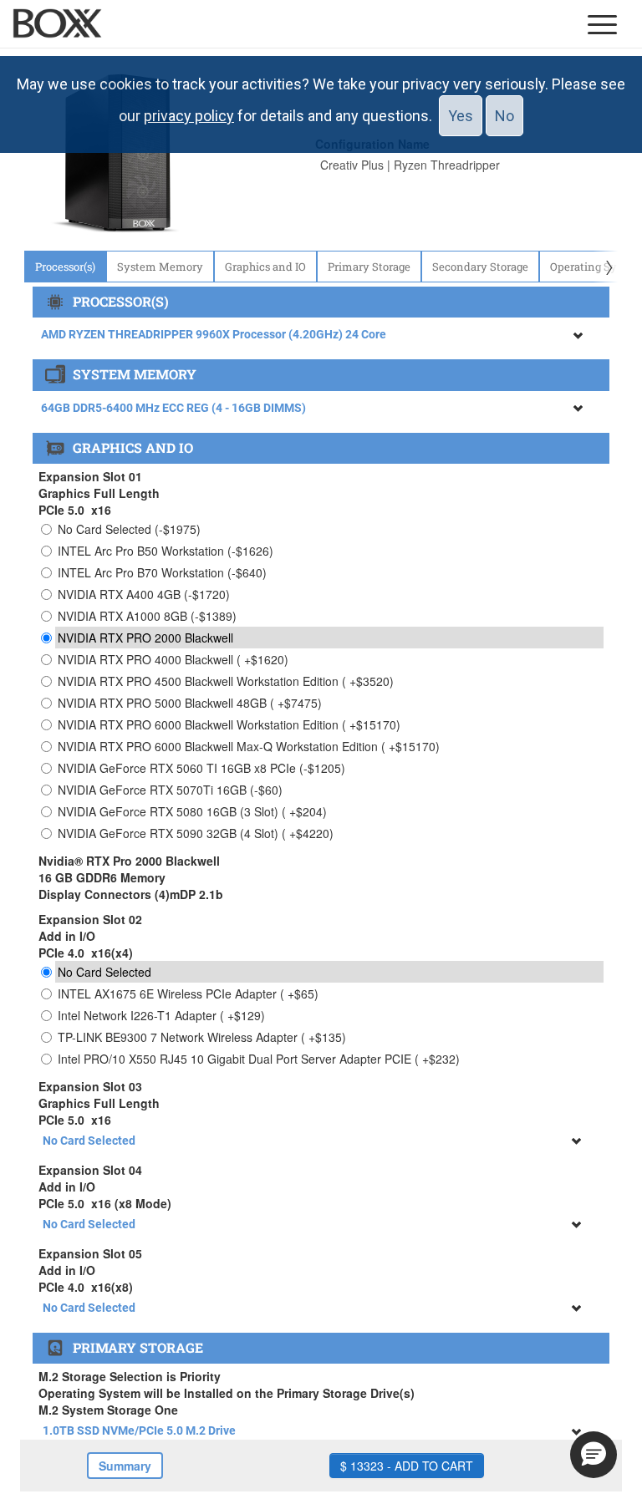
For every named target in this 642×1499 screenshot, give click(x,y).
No (504, 115)
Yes (460, 115)
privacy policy (189, 115)
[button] (593, 1454)
